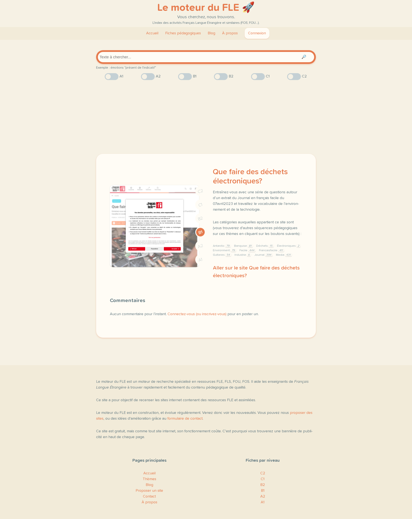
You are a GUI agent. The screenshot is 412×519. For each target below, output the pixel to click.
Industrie (242, 254)
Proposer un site (149, 491)
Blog (211, 33)
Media (283, 254)
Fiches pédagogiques (183, 33)
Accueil (152, 33)
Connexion (257, 33)
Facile (246, 250)
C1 (200, 205)
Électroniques (288, 245)
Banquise (243, 245)
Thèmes (149, 479)
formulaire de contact (185, 419)
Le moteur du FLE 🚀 (206, 8)
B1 (200, 232)
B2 (200, 218)
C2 (200, 191)
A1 (200, 260)
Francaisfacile (271, 250)
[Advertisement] (206, 117)
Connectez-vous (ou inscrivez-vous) (197, 314)
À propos (230, 33)
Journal (262, 254)
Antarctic (221, 245)
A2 (200, 246)
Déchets (264, 245)
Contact (149, 496)
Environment (224, 250)
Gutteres (221, 254)
